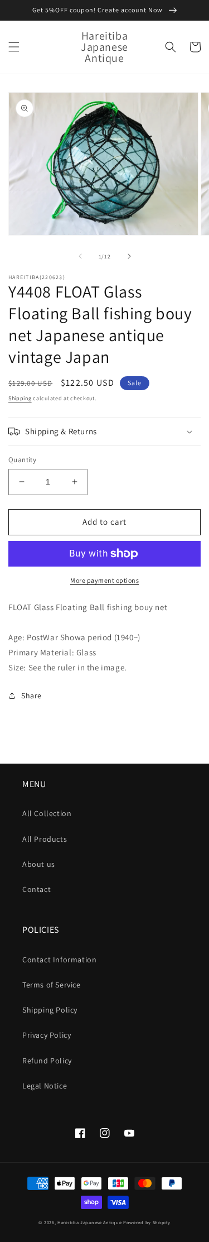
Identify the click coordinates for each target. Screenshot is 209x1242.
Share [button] (31, 695)
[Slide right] (129, 256)
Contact (36, 889)
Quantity (22, 459)
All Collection (46, 813)
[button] (14, 47)
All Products (44, 839)
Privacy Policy (46, 1035)
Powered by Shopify (147, 1222)
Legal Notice (44, 1086)
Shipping (20, 398)
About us (38, 864)
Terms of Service (51, 985)
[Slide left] (80, 256)
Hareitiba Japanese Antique (89, 1222)
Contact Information (59, 960)
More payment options (104, 580)
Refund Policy (47, 1061)
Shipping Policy (49, 1010)
